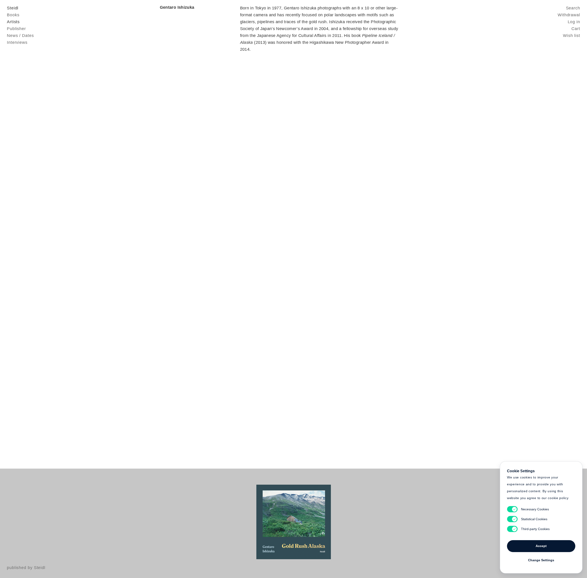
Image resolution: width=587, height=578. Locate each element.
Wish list (571, 35)
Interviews (17, 42)
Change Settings (541, 560)
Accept (541, 546)
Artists (13, 21)
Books (13, 15)
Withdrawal (569, 15)
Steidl (12, 8)
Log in (574, 21)
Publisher (16, 28)
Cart (575, 28)
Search (573, 8)
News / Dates (20, 35)
